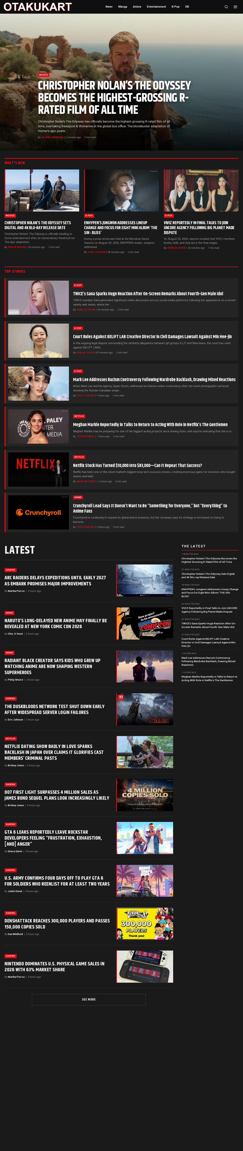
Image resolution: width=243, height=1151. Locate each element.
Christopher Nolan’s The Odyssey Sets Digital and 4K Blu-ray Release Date (38, 225)
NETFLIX (79, 416)
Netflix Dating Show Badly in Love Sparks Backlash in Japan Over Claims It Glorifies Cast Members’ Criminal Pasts (54, 752)
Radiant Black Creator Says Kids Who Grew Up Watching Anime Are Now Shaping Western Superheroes (53, 666)
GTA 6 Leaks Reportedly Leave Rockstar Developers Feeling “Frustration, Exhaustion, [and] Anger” (53, 838)
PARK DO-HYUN (176, 248)
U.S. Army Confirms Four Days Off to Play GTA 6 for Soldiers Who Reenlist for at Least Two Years (57, 881)
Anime (137, 6)
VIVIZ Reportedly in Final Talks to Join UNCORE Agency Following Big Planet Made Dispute (199, 228)
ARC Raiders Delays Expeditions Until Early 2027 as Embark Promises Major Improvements (55, 581)
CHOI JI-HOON (96, 252)
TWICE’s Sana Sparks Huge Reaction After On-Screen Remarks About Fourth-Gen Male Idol (148, 294)
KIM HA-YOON (85, 352)
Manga (122, 6)
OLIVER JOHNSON (52, 137)
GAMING (10, 570)
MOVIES (43, 75)
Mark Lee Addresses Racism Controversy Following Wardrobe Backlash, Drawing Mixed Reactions (154, 379)
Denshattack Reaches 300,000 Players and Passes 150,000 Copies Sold (57, 924)
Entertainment (156, 6)
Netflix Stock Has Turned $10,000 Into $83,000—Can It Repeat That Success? (137, 465)
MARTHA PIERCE (87, 481)
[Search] (226, 7)
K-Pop (176, 6)
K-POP (89, 215)
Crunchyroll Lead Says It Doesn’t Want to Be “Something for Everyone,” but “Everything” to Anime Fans (150, 509)
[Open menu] (235, 7)
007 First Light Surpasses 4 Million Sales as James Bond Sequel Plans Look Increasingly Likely (57, 795)
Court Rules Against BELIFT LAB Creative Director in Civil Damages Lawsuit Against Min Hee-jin (152, 336)
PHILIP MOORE (17, 247)
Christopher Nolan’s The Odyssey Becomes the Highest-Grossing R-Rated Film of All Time (114, 98)
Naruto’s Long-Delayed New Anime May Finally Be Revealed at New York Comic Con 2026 (56, 624)
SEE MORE (89, 999)
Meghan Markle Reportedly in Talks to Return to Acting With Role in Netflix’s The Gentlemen (150, 424)
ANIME (78, 497)
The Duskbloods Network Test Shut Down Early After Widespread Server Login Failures (55, 709)
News (109, 6)
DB (187, 6)
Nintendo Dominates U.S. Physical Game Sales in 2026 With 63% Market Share (54, 967)
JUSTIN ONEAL (86, 436)
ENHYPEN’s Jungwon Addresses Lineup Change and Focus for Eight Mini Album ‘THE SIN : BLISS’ (120, 228)
